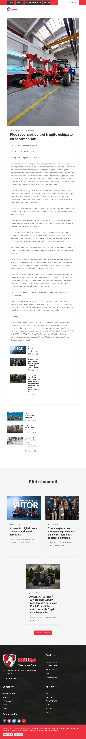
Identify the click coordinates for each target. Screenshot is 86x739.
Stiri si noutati (8, 701)
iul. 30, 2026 (16, 524)
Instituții (47, 3)
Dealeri (5, 697)
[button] (43, 633)
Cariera (5, 705)
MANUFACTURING (52, 701)
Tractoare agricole (52, 662)
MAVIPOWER (50, 697)
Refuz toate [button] (18, 734)
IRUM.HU (49, 708)
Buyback (11, 3)
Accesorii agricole (52, 666)
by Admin (31, 130)
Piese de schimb (51, 677)
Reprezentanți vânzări (33, 3)
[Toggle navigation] (77, 9)
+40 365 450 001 (69, 3)
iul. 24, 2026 (54, 524)
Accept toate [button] (8, 734)
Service (48, 673)
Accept (79, 728)
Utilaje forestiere (51, 669)
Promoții (20, 3)
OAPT (48, 705)
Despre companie (9, 693)
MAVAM (48, 712)
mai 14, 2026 (35, 593)
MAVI (47, 693)
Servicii (5, 708)
